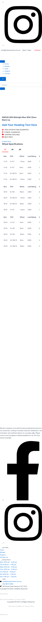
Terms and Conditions (7, 599)
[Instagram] (23, 45)
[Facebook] (23, 500)
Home (6, 64)
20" (20, 149)
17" (5, 149)
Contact (7, 73)
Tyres (6, 69)
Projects (7, 71)
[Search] (2, 88)
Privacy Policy (20, 599)
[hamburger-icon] (2, 61)
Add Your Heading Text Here (19, 124)
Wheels (7, 66)
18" (12, 149)
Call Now (37, 50)
